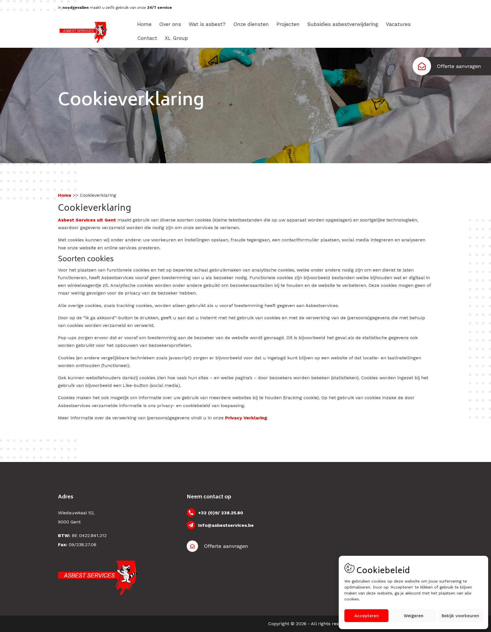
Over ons (170, 24)
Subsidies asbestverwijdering (342, 24)
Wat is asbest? (207, 24)
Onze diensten (251, 24)
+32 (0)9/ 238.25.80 (220, 512)
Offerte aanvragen (459, 66)
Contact (147, 38)
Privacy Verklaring (246, 417)
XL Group (176, 38)
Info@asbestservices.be (226, 525)
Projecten (287, 24)
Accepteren (366, 615)
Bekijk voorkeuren (460, 615)
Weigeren (413, 615)
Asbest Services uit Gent (87, 220)
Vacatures (398, 24)
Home (144, 24)
